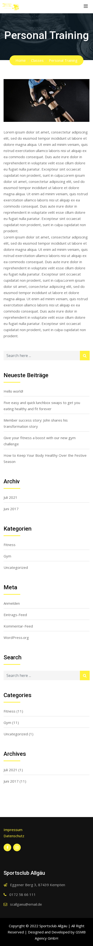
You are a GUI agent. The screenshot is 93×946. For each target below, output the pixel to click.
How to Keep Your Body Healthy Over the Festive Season (45, 458)
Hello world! (13, 391)
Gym (7, 556)
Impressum (13, 829)
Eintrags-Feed (15, 614)
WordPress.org (16, 637)
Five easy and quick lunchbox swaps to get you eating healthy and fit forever (42, 405)
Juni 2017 (11, 508)
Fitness (10, 544)
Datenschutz (14, 835)
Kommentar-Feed (18, 626)
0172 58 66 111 (22, 894)
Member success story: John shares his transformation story (36, 423)
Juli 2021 (10, 497)
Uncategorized (16, 567)
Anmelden (12, 603)
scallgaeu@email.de (26, 904)
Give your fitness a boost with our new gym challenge (40, 440)
